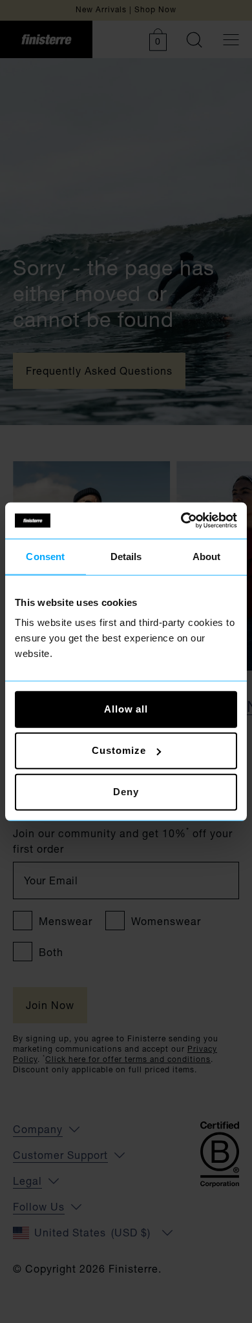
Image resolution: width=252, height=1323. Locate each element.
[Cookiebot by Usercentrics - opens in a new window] (181, 520)
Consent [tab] (45, 555)
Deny (126, 791)
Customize (118, 750)
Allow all (126, 708)
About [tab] (207, 555)
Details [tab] (126, 555)
